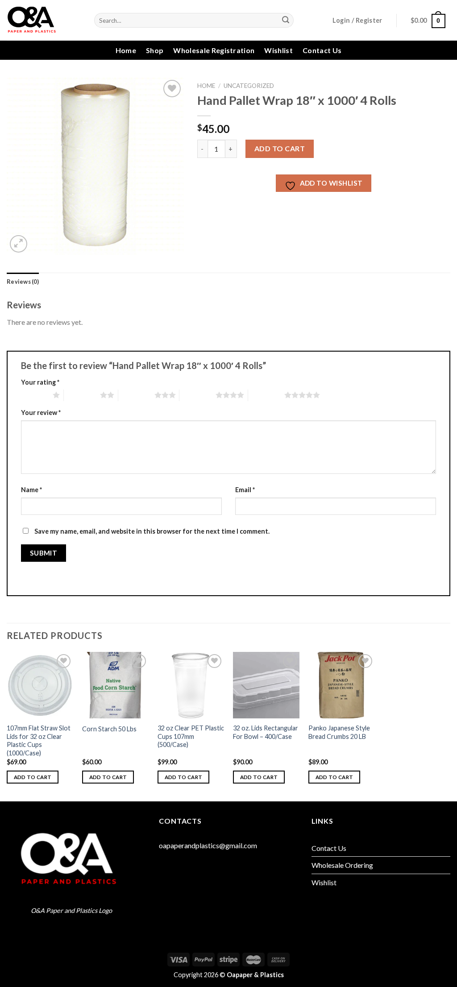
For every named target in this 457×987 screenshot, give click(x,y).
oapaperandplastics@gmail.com (208, 845)
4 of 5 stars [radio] (197, 394)
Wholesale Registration (213, 50)
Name (31, 490)
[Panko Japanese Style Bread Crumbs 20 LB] (341, 685)
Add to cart (279, 148)
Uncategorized (249, 85)
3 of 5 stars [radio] (136, 394)
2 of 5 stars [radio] (82, 394)
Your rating (40, 382)
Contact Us (322, 50)
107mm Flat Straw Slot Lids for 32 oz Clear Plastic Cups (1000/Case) (39, 740)
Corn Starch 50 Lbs (109, 729)
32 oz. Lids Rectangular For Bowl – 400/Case (265, 732)
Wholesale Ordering (342, 865)
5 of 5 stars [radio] (266, 394)
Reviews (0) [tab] (23, 281)
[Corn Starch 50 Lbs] (115, 685)
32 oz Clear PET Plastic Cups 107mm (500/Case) (191, 736)
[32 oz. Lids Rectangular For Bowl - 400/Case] (266, 685)
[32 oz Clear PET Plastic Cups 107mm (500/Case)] (191, 685)
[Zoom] (18, 244)
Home (126, 50)
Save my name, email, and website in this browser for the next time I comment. (152, 531)
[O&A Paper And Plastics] (44, 20)
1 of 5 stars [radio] (35, 394)
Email (245, 490)
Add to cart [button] (33, 777)
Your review (41, 412)
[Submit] (285, 20)
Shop (154, 50)
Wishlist (278, 50)
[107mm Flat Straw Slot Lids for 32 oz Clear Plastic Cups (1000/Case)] (40, 685)
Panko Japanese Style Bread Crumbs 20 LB (339, 732)
